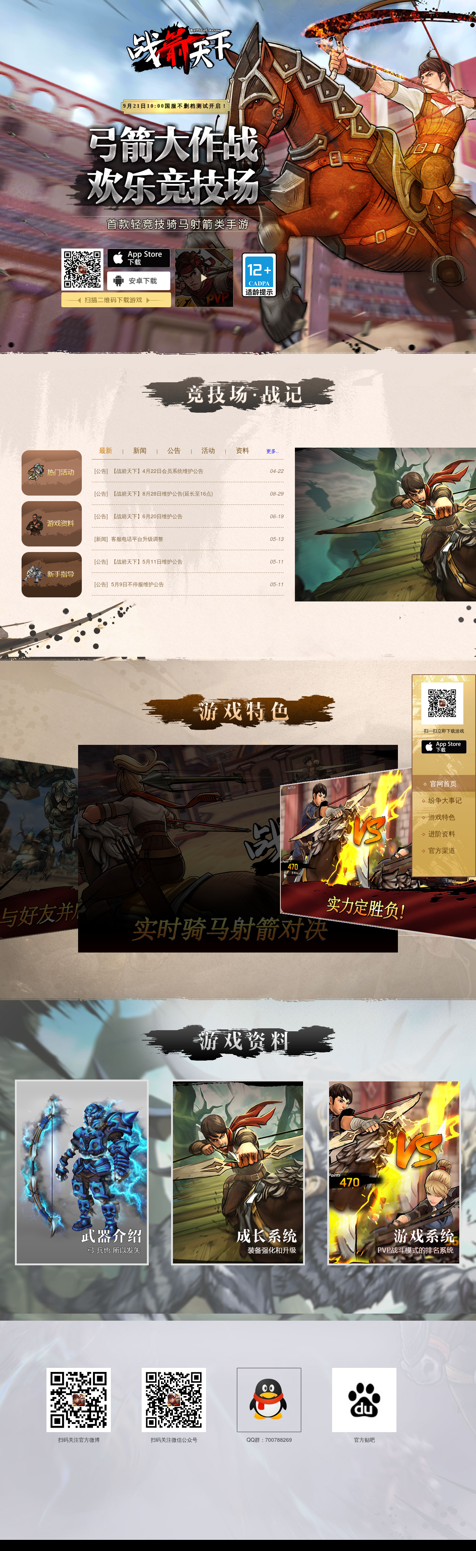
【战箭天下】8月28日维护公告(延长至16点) (153, 493)
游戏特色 (441, 816)
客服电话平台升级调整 (128, 538)
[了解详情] (52, 473)
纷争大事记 (445, 800)
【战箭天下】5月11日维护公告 (138, 561)
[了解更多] (238, 1354)
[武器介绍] (82, 1172)
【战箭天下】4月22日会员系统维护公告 (148, 470)
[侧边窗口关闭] (412, 774)
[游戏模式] (394, 1172)
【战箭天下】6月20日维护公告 (138, 516)
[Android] (444, 763)
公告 (174, 450)
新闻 (140, 450)
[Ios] (444, 747)
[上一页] (198, 964)
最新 (105, 450)
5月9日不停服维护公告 (129, 584)
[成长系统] (238, 1172)
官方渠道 (441, 850)
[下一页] (277, 964)
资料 (242, 450)
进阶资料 (441, 833)
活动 (208, 450)
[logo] (194, 53)
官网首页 (443, 783)
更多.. (272, 450)
